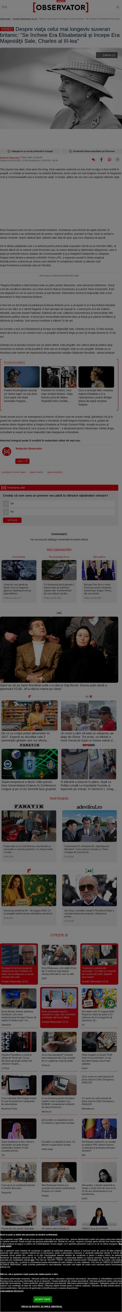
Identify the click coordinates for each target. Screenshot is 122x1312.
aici (32, 1260)
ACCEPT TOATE (42, 1299)
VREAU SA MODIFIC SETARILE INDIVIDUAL (41, 1306)
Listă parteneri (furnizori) (12, 1291)
